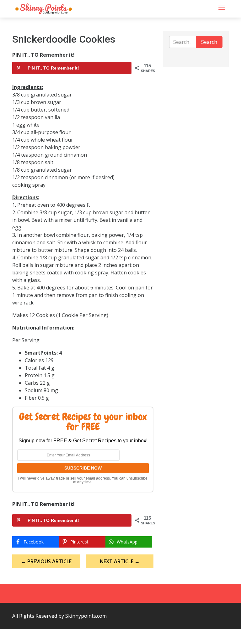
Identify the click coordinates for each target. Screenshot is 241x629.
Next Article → (120, 561)
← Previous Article (46, 561)
